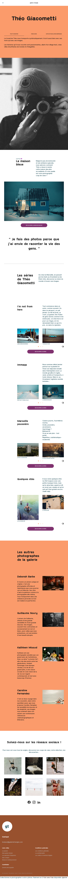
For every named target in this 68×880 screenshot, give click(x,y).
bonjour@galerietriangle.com (12, 842)
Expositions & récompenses (54, 34)
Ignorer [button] (64, 877)
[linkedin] (38, 802)
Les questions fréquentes (9, 855)
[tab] (14, 34)
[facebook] (29, 802)
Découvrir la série (40, 351)
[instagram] (34, 802)
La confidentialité (40, 853)
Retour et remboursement (9, 860)
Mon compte (5, 857)
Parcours (34, 34)
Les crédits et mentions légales (43, 855)
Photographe (14, 34)
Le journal (5, 851)
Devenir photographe (8, 867)
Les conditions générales (42, 851)
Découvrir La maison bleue (34, 225)
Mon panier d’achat (7, 853)
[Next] (62, 346)
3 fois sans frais (48, 877)
